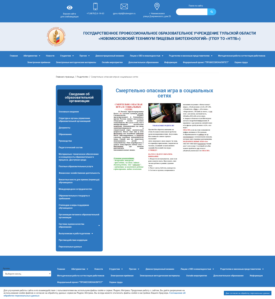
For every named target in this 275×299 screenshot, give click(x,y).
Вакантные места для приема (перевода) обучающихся (79, 181)
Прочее (83, 56)
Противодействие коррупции (73, 240)
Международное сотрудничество (75, 189)
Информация (170, 62)
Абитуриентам (30, 56)
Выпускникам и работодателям (74, 233)
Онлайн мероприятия (112, 62)
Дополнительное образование (143, 62)
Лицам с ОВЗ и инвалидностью (145, 56)
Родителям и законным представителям (189, 56)
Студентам (65, 56)
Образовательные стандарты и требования (74, 197)
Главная (14, 56)
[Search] (211, 11)
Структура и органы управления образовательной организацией (74, 119)
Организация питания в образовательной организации (79, 216)
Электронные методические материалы (76, 62)
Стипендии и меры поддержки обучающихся (74, 206)
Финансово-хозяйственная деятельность (79, 173)
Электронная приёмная (38, 62)
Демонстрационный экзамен (109, 56)
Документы (64, 128)
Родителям (82, 77)
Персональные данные (70, 247)
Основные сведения (69, 112)
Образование (65, 134)
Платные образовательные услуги (76, 166)
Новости (50, 56)
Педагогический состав (70, 147)
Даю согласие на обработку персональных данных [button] (248, 293)
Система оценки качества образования (71, 225)
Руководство (65, 141)
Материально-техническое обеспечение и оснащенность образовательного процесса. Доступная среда (79, 157)
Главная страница (65, 77)
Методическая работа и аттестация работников (241, 56)
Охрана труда (241, 62)
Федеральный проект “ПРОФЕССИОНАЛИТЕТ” (206, 62)
